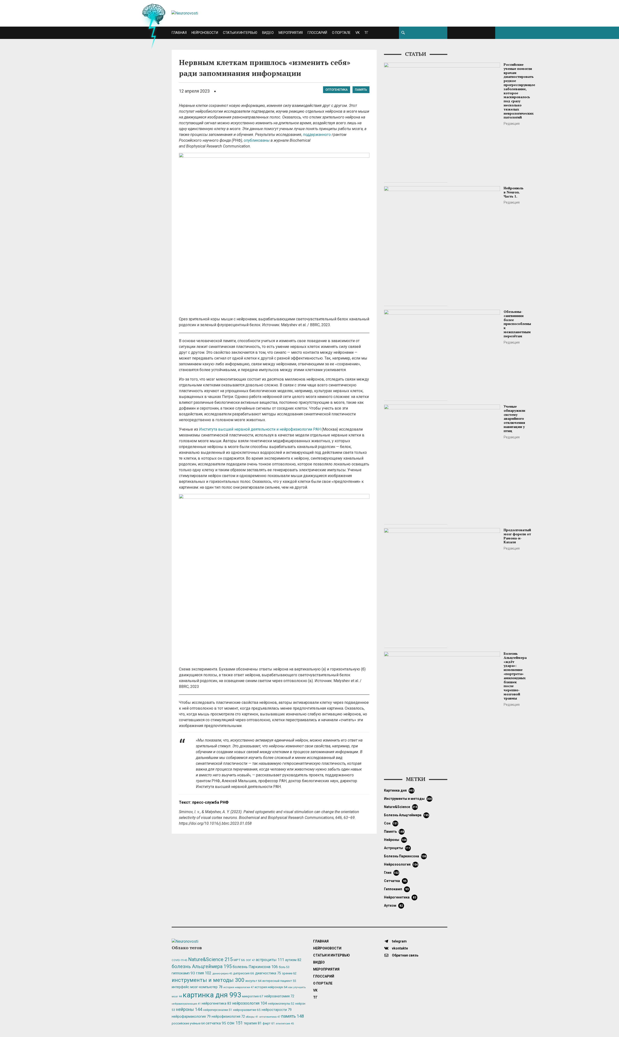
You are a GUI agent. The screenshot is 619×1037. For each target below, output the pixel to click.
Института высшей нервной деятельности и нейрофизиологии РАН (260, 429)
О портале (341, 33)
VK (357, 33)
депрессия (243, 973)
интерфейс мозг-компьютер (197, 987)
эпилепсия (285, 1023)
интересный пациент (279, 981)
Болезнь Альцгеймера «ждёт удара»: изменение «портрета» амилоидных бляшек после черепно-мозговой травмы (515, 675)
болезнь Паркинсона (405, 856)
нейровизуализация (186, 1003)
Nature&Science (401, 807)
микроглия (252, 996)
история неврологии (238, 987)
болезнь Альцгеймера (406, 815)
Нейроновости (205, 33)
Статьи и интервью (240, 33)
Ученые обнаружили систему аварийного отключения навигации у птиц (514, 418)
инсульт (253, 981)
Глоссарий (317, 33)
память (361, 89)
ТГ (366, 33)
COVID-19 (179, 960)
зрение (289, 973)
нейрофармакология (191, 1017)
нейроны (395, 840)
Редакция (512, 123)
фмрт (269, 1023)
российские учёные (188, 1023)
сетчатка (395, 881)
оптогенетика (336, 89)
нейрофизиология (228, 1016)
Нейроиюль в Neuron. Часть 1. (513, 192)
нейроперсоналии (217, 1010)
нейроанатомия (279, 996)
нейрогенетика (400, 897)
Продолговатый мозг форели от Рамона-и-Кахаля (517, 536)
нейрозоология (401, 864)
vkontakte (399, 948)
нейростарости (277, 1010)
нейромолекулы (281, 1003)
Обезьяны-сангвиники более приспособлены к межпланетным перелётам (517, 323)
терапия (253, 1023)
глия (391, 873)
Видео (268, 33)
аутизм (393, 905)
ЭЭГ (250, 960)
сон (391, 823)
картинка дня (399, 790)
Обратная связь (404, 955)
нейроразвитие (247, 1010)
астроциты (397, 848)
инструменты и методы (408, 799)
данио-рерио (222, 973)
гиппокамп (396, 889)
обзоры (252, 1016)
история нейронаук (271, 987)
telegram (399, 941)
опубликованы (257, 140)
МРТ (239, 960)
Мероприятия (291, 33)
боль (284, 967)
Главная (179, 33)
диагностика (268, 973)
